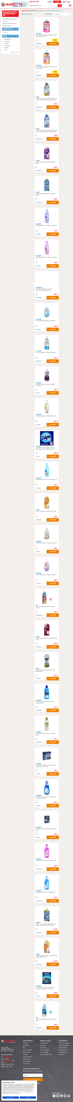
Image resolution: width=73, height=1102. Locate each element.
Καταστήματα (26, 1045)
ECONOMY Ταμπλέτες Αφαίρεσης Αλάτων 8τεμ (46, 829)
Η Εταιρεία (25, 1043)
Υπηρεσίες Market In (27, 1050)
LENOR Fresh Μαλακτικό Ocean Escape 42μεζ (45, 194)
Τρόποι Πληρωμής (44, 1052)
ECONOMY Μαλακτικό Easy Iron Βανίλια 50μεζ (46, 734)
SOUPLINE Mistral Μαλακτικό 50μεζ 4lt (45, 320)
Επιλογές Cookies (63, 1050)
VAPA (37, 668)
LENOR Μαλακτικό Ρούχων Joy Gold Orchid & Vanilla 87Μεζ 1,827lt (46, 956)
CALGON (38, 446)
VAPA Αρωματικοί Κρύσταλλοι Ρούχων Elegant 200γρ (45, 670)
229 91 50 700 (6, 1061)
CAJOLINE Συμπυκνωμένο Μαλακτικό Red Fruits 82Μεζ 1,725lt (46, 35)
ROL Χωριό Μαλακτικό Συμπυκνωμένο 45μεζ (45, 607)
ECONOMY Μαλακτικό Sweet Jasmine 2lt (46, 860)
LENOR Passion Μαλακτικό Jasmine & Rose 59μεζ (47, 639)
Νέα (24, 1047)
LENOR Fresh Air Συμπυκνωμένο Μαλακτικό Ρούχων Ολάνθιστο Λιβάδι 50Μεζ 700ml (46, 99)
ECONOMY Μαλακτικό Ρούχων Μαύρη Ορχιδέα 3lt (45, 385)
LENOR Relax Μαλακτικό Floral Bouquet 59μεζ (45, 162)
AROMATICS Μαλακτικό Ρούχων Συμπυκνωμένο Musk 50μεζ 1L (44, 289)
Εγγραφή (50, 1)
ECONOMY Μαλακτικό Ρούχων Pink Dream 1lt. (46, 258)
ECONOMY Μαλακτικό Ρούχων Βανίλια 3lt (46, 543)
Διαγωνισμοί (62, 1054)
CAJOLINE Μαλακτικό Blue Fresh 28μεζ (45, 352)
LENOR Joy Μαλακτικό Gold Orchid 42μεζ (46, 511)
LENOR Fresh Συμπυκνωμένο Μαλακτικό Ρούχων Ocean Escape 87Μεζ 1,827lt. (46, 924)
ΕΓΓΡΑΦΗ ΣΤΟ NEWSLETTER (33, 1079)
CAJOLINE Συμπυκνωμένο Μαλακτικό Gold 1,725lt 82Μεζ (46, 67)
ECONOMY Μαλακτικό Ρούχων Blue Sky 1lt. (46, 479)
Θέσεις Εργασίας (27, 1052)
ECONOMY (38, 224)
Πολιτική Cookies (63, 1047)
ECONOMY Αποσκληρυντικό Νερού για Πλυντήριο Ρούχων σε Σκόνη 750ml (45, 988)
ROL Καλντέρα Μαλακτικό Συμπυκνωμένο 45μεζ (46, 1019)
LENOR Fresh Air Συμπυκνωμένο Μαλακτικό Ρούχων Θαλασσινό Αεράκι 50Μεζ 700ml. (46, 131)
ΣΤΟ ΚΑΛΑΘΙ (52, 43)
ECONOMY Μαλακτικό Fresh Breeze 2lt (45, 892)
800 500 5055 (33, 2)
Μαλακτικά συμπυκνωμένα (9, 23)
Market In (11, 4)
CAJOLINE (38, 33)
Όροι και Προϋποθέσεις (64, 1043)
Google (3, 1085)
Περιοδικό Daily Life (27, 1056)
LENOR (37, 97)
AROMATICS (39, 287)
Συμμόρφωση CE (27, 1059)
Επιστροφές (43, 1047)
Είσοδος (57, 1)
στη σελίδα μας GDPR (21, 1091)
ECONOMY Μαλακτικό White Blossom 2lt (46, 416)
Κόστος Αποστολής (44, 1050)
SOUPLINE (38, 319)
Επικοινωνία (26, 1063)
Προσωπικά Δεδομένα (64, 1045)
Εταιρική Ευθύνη (26, 1061)
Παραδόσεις (43, 1045)
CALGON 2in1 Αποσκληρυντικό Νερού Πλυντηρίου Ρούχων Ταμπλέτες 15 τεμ (45, 448)
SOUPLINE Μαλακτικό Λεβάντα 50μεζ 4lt (46, 574)
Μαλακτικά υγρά (7, 25)
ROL (37, 605)
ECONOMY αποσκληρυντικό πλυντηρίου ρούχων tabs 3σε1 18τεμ (46, 765)
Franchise (25, 1054)
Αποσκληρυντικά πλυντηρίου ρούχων (10, 20)
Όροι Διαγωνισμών (63, 1052)
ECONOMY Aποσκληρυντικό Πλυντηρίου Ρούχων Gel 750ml (46, 797)
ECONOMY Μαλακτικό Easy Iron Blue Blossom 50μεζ (45, 702)
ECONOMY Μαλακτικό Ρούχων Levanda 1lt (46, 225)
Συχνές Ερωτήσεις (44, 1043)
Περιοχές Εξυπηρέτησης (45, 1054)
